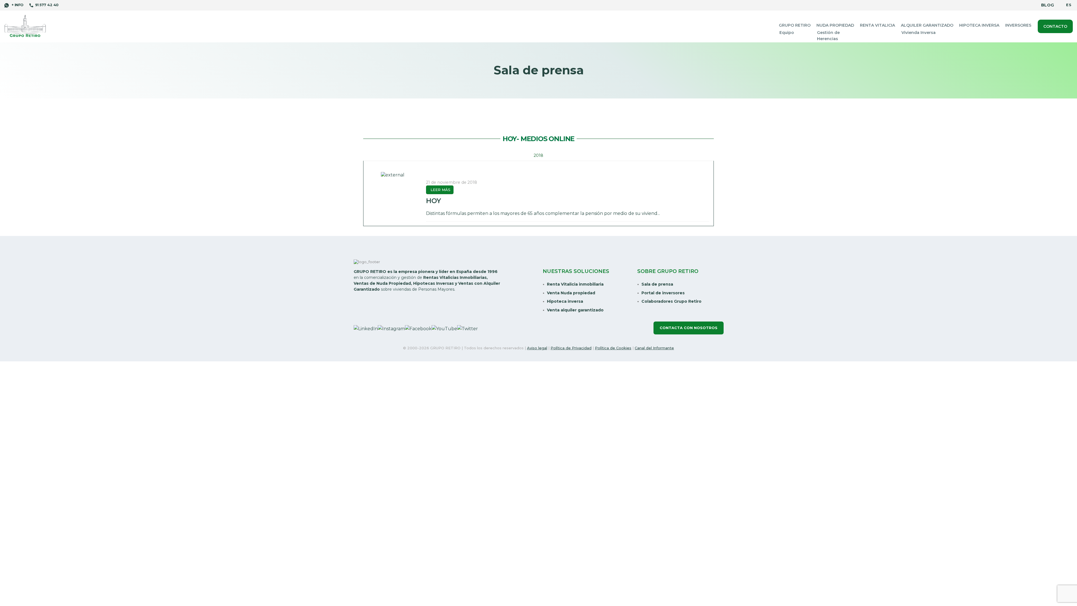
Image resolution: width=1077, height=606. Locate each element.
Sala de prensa (657, 284)
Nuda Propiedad (835, 25)
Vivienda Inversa (918, 32)
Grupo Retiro (795, 25)
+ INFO (16, 5)
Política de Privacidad (571, 348)
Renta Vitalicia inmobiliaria (575, 284)
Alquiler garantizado (927, 25)
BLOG (1047, 5)
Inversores (1018, 25)
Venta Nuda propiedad (571, 292)
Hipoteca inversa (565, 301)
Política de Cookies (613, 348)
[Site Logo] (25, 26)
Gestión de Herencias (828, 35)
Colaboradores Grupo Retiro (671, 301)
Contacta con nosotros (688, 328)
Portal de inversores (663, 292)
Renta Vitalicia (877, 25)
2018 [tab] (538, 155)
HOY (433, 201)
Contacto (1055, 26)
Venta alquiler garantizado (575, 310)
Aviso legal (537, 348)
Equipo (786, 32)
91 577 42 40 (46, 5)
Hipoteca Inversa (979, 25)
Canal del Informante (654, 348)
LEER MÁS (440, 189)
